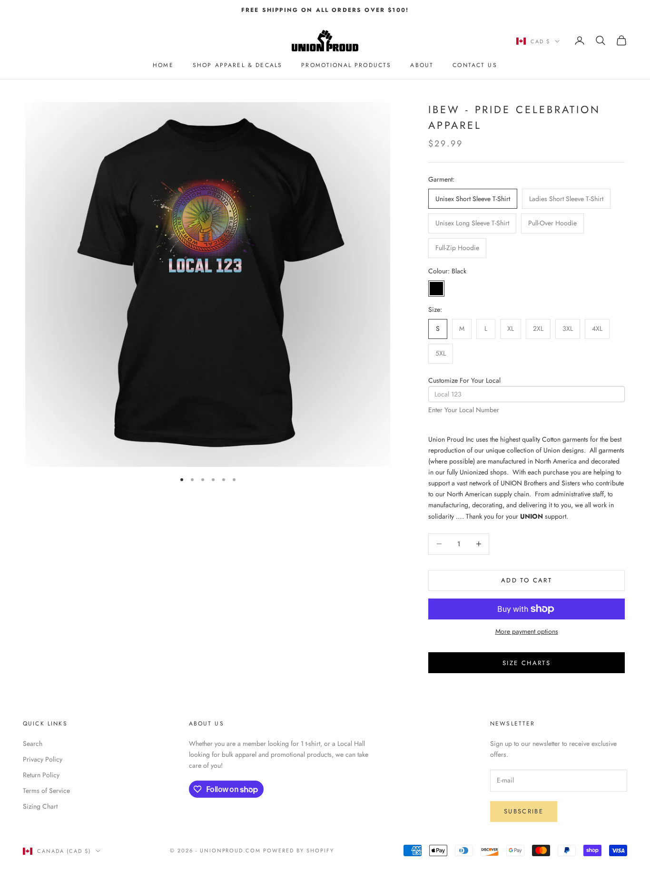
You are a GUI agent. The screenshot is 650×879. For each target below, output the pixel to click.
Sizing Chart (40, 806)
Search (32, 743)
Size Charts (526, 662)
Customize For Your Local (464, 380)
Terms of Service (46, 790)
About (421, 65)
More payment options (526, 631)
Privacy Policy (42, 759)
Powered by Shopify (298, 850)
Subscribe (523, 811)
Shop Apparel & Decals (237, 65)
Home (163, 65)
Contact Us (475, 65)
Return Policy (41, 775)
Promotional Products (346, 65)
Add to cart (526, 580)
